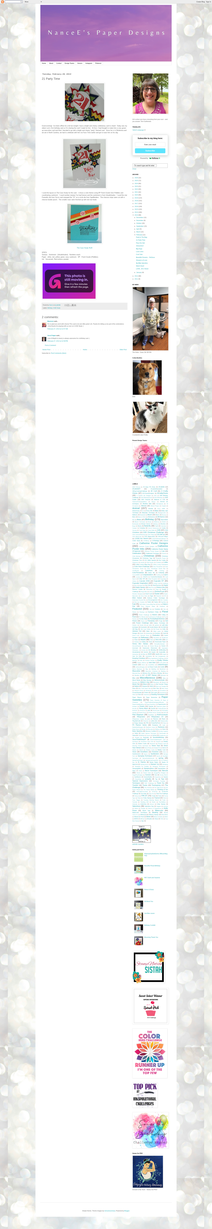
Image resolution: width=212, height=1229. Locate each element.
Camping (142, 528)
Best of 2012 (142, 517)
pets (149, 710)
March (138, 232)
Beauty (164, 514)
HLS (167, 639)
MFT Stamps (152, 675)
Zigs (142, 821)
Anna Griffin (161, 508)
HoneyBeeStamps (159, 644)
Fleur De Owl (140, 243)
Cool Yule (139, 254)
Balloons (134, 514)
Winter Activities (158, 816)
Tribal (139, 798)
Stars (134, 770)
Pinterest (98, 63)
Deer (135, 585)
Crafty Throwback (153, 579)
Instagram (89, 63)
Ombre (146, 692)
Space (146, 754)
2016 (136, 206)
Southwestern (136, 754)
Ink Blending (152, 650)
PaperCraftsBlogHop (138, 704)
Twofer (154, 802)
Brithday (155, 524)
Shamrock (152, 743)
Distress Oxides (137, 589)
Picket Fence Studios (155, 712)
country (138, 577)
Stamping (165, 764)
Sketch (141, 750)
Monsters (135, 682)
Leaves (134, 665)
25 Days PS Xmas (149, 487)
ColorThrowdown (138, 573)
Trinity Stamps (147, 798)
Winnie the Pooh (139, 816)
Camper (134, 528)
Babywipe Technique (148, 512)
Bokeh (164, 521)
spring (161, 758)
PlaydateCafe (136, 721)
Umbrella (134, 804)
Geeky (141, 625)
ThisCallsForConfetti (142, 791)
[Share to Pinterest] (75, 305)
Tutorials (134, 802)
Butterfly (147, 526)
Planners (155, 719)
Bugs (133, 526)
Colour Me (151, 572)
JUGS (150, 654)
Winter (148, 817)
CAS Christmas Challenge (153, 532)
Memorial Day (136, 673)
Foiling (163, 614)
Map (147, 669)
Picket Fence (143, 712)
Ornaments (163, 692)
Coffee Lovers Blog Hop (143, 564)
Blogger (126, 1211)
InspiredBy (162, 652)
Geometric (144, 627)
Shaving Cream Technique (140, 745)
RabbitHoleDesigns (137, 727)
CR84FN (145, 577)
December (140, 217)
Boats (149, 521)
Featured (137, 609)
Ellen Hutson (137, 598)
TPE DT (144, 796)
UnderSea (143, 804)
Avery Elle (149, 510)
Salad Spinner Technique (148, 733)
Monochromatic (159, 680)
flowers (154, 615)
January (139, 272)
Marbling (153, 669)
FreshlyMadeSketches (157, 619)
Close (134, 169)
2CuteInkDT (136, 489)
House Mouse (154, 646)
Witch (166, 816)
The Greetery (148, 787)
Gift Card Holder (146, 629)
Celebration (136, 553)
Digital (166, 585)
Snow (134, 752)
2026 (136, 178)
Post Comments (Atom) (58, 353)
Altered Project (155, 506)
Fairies (156, 602)
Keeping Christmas (138, 658)
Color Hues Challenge (141, 566)
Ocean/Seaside (137, 692)
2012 (136, 276)
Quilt (164, 725)
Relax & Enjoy (149, 889)
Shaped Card (162, 743)
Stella (140, 770)
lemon (143, 664)
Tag (156, 779)
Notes (155, 690)
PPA (147, 723)
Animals (150, 508)
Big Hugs (139, 249)
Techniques (136, 783)
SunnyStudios (148, 777)
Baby (156, 511)
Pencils (134, 708)
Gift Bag (135, 629)
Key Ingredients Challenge (156, 658)
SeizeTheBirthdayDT (139, 739)
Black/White (164, 519)
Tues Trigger (136, 800)
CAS (158, 530)
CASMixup (146, 540)
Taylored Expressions (140, 781)
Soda (164, 752)
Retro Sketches (137, 731)
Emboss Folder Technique (156, 598)
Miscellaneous (147, 677)
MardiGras (163, 669)
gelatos (157, 625)
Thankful (135, 785)
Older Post (123, 349)
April (138, 229)
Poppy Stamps (138, 723)
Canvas (134, 530)
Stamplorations (149, 768)
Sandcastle (162, 733)
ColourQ (161, 573)
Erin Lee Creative (139, 602)
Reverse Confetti (151, 731)
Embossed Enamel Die (139, 600)
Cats (163, 551)
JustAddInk (149, 656)
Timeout (136, 796)
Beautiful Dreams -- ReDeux (145, 257)
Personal (142, 710)
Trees (160, 796)
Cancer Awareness (153, 528)
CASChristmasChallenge (159, 538)
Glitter (148, 631)
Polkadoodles (164, 721)
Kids (141, 660)
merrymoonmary (109, 1211)
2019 (136, 198)
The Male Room (158, 787)
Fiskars (134, 612)
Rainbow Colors (150, 727)
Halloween (145, 637)
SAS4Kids (141, 735)
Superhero (158, 777)
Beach (150, 515)
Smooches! (140, 246)
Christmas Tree (137, 560)
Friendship (151, 621)
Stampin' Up (155, 764)
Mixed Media (136, 680)
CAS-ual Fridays (163, 536)
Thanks (144, 785)
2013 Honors (136, 487)
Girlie (164, 629)
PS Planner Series (139, 725)
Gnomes (157, 633)
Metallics (137, 675)
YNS (161, 818)
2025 (136, 180)
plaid (148, 719)
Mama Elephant (137, 669)
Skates (134, 750)
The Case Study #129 (84, 248)
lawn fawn (152, 662)
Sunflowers (137, 777)
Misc (133, 678)
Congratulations (147, 575)
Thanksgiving (156, 785)
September (140, 226)
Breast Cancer (145, 524)
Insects (146, 652)
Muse (145, 684)
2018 (136, 201)
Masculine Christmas (152, 671)
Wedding (155, 812)
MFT (143, 675)
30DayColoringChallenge (139, 491)
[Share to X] (70, 305)
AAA (155, 495)
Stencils (165, 771)
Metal (166, 673)
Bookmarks (135, 524)
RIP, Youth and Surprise (152, 878)
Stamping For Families (142, 766)
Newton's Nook (138, 690)
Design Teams (69, 63)
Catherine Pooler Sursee (151, 551)
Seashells (146, 737)
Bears (157, 514)
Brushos (163, 524)
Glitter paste (157, 631)
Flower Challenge (144, 614)
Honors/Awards (136, 646)
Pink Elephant (137, 715)
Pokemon (146, 721)
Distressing (149, 589)
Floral (165, 611)
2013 (136, 215)
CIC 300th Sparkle (150, 560)
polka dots (154, 721)
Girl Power (156, 629)
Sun (156, 775)
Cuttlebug (165, 583)
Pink (165, 712)
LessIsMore (151, 664)
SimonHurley (148, 747)
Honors (79, 63)
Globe (141, 633)
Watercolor (159, 810)
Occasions (163, 690)
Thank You (161, 783)
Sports (158, 756)
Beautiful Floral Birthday (152, 866)
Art (143, 510)
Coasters (158, 562)
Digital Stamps (140, 587)
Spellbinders (155, 754)
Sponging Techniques (145, 756)
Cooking (158, 574)
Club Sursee (150, 562)
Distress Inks (160, 587)
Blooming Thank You (151, 937)
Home (44, 63)
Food (134, 617)
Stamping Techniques (159, 766)
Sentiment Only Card (147, 741)
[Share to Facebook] (73, 305)
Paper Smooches (151, 697)
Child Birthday (136, 556)
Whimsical (143, 814)
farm (159, 604)
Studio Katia (147, 772)
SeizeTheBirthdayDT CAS (158, 739)
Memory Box (146, 673)
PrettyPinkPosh (155, 723)
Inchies (143, 650)
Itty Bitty (143, 654)
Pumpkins (155, 725)
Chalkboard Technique (152, 553)
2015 (136, 209)
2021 (136, 192)
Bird (133, 519)
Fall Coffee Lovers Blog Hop (147, 604)
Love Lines (139, 251)
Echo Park (144, 596)
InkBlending (162, 650)
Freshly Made (143, 619)
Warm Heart (140, 266)
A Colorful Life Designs (144, 495)
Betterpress (151, 517)
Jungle (164, 654)
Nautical (144, 686)
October (139, 223)
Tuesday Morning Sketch (151, 800)
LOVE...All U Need (142, 269)
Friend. (143, 621)
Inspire (154, 652)
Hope (145, 646)
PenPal (153, 708)
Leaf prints (163, 662)
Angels (164, 506)
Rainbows (161, 727)
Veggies (158, 806)
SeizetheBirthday (158, 737)
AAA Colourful (145, 499)
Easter (157, 594)
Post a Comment (50, 345)
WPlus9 (142, 818)
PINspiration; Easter (138, 719)
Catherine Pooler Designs (153, 543)
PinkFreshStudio (162, 715)
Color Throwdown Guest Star (156, 568)
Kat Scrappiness (160, 656)
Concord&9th (136, 574)
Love (162, 667)
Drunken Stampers (137, 594)
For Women (142, 617)
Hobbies (136, 641)
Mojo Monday (147, 680)
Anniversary (136, 510)
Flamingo (142, 612)
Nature (136, 686)
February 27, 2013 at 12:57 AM (57, 329)
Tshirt (164, 798)
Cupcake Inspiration (140, 583)
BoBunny (156, 521)
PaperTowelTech (151, 704)
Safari (136, 733)
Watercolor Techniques (139, 812)
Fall (133, 604)
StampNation (162, 768)
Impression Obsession (150, 648)
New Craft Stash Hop (144, 688)
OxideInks (146, 694)
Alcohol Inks (147, 504)
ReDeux (157, 729)
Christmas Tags (147, 558)
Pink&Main (151, 714)
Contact (58, 63)
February (139, 235)
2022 (136, 189)
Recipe (144, 729)
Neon (134, 688)
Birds (139, 520)
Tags (162, 779)
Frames (134, 619)
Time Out (151, 793)
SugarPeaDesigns (137, 775)
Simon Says (156, 746)
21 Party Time (140, 240)
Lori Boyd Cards (152, 667)
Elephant (158, 596)
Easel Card (148, 594)
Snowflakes (144, 752)
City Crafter (162, 560)
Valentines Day (149, 806)
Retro (164, 729)
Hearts (143, 640)
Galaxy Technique (159, 623)
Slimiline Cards (150, 750)
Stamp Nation (154, 762)
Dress (151, 591)
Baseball (142, 514)
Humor (163, 646)
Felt (151, 609)
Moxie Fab (135, 684)
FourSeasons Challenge (155, 617)
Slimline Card (161, 750)
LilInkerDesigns (163, 665)
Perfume (134, 710)
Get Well (163, 627)
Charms (164, 553)
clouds (142, 562)
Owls (139, 694)
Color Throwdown (158, 566)
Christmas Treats (161, 558)
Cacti (156, 526)
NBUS (151, 686)
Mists (164, 678)
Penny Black (143, 708)
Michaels (163, 675)
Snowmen (155, 752)
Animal (136, 508)
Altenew (143, 506)
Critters (134, 581)
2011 (136, 279)
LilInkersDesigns (140, 667)
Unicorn (152, 804)
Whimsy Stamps (154, 814)
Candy (164, 528)
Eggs (151, 596)
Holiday (143, 641)
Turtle (164, 800)
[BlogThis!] (68, 305)
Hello (151, 639)
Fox (165, 617)
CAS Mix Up (161, 534)
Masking (163, 671)
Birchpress (161, 517)
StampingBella (136, 768)
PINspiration (141, 717)
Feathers (162, 606)
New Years (165, 688)
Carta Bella (151, 530)
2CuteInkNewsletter (156, 489)
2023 (136, 186)
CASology (155, 541)
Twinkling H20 (144, 802)
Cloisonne (135, 562)
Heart (136, 639)
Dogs (157, 589)
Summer (148, 775)
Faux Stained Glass (148, 606)
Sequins (158, 741)
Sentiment (135, 741)
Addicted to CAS (159, 499)
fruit (167, 621)
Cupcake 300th (144, 581)
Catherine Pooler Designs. (147, 546)
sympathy (148, 779)
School (154, 735)
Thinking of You (162, 789)
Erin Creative (164, 600)
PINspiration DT (157, 717)
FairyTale (163, 602)
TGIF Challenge (149, 783)
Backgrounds (162, 512)
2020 (136, 195)
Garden (134, 625)
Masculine (136, 671)
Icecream (135, 648)
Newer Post (46, 349)
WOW (136, 818)
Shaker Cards (142, 743)
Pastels (142, 706)
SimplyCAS (157, 747)
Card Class (142, 530)
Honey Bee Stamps (140, 644)
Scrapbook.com (163, 735)
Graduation (156, 635)
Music (152, 684)
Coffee (166, 562)
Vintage (143, 808)
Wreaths (149, 818)
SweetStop (138, 779)
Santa (134, 735)
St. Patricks (142, 762)
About (51, 63)
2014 (136, 212)
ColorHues (148, 570)
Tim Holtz (143, 793)
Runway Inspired (163, 731)
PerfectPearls (162, 708)
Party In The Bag (141, 237)
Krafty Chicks (162, 660)
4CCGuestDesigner (148, 493)
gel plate (149, 625)
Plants (163, 719)
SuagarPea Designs (160, 772)
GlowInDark (149, 633)
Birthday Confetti (149, 925)
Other (134, 694)
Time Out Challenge (162, 793)
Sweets (166, 777)
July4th (157, 654)
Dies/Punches (157, 585)
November (140, 220)
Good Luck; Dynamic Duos (140, 635)
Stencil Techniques (151, 771)
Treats (154, 796)
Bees (133, 517)
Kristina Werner (141, 662)
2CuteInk (162, 487)
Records (150, 729)
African (153, 501)
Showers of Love (141, 260)
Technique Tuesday (159, 781)
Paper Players (137, 697)
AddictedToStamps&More (139, 501)
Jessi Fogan (51, 335)
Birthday (49, 308)
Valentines (136, 806)
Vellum (136, 808)
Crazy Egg (163, 579)
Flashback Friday (153, 612)
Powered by (144, 158)
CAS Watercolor (137, 536)
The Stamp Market (148, 789)
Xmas (156, 818)
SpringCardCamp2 (137, 760)
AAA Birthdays (158, 497)
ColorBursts (135, 570)
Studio (138, 772)
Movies (164, 682)
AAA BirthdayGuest (146, 497)
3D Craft (154, 491)
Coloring (161, 570)
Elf (165, 596)
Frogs (160, 621)
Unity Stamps (161, 804)
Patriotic (151, 706)
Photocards (156, 710)
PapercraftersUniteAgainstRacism (154, 702)
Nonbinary (149, 690)
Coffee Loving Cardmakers (160, 564)
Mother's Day (144, 682)
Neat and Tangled (161, 686)
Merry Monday (157, 673)
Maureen (50, 321)
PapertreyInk (162, 704)
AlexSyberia (159, 503)
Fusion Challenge (142, 623)
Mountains (156, 682)
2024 (136, 183)
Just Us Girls (137, 656)
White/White (164, 814)
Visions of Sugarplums (154, 808)
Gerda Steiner (154, 627)
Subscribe (150, 151)
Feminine (157, 609)
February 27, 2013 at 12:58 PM (57, 341)
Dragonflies (144, 591)
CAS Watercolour (149, 536)
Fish (164, 609)
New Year (156, 688)
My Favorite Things (162, 684)
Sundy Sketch (164, 775)
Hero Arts (158, 640)
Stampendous (144, 764)
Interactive (135, 654)
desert (141, 585)
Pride (164, 723)
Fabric (149, 602)
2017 (136, 203)
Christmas (149, 556)
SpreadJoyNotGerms (148, 758)
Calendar (163, 526)
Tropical (157, 798)
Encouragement (153, 600)
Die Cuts (147, 585)
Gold (164, 633)
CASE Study (56, 308)
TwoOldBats (162, 802)
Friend (134, 621)
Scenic (148, 735)
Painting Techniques (158, 694)
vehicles (165, 806)
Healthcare (165, 637)
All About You (148, 901)
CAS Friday (151, 534)
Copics (165, 575)
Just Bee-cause (149, 913)
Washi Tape (146, 810)
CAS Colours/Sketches (138, 534)
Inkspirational (136, 652)
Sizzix (164, 747)
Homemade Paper (160, 641)
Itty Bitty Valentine (142, 263)
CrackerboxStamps (156, 577)
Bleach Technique (140, 521)
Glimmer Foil (136, 631)
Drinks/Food (159, 591)
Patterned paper (161, 706)
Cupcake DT (159, 581)
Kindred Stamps (150, 660)
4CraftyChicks (162, 493)
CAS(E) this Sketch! (141, 538)
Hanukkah (156, 637)
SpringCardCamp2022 (152, 760)
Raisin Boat (135, 729)
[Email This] (66, 305)
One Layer (154, 692)
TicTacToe (155, 791)
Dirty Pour (151, 587)
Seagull (137, 737)
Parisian (134, 706)
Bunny (140, 526)
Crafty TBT (141, 579)
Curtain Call (156, 583)
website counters (138, 844)
